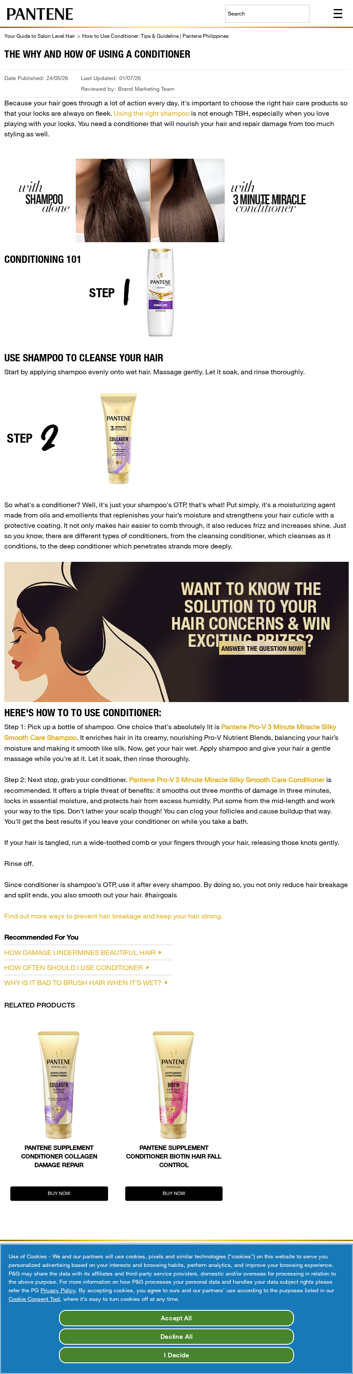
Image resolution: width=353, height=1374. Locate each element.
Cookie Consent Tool (34, 1298)
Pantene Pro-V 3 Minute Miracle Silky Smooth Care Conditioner (227, 779)
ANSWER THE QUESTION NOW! (262, 648)
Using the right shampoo (151, 113)
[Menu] (338, 13)
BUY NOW (59, 1193)
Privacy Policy (57, 1290)
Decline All (177, 1336)
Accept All (176, 1318)
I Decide (176, 1355)
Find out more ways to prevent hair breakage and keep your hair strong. (113, 916)
